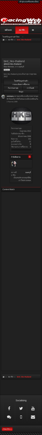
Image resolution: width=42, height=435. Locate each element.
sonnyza (10, 96)
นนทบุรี (28, 172)
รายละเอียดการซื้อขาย (21, 84)
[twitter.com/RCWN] (21, 408)
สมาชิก (22, 30)
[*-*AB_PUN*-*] (14, 164)
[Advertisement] (21, 281)
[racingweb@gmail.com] (33, 417)
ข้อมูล (21, 92)
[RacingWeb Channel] (33, 408)
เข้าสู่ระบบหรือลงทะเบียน (28, 2)
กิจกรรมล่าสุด (13, 88)
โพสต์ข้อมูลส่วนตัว (21, 81)
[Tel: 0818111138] (21, 417)
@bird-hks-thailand (12, 64)
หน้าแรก (8, 30)
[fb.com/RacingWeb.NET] (9, 408)
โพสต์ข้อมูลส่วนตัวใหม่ (10, 37)
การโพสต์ (30, 88)
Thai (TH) (6, 429)
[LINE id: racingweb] (9, 417)
